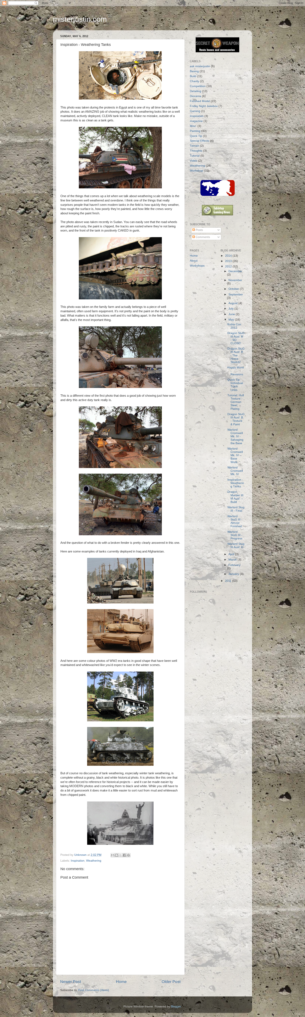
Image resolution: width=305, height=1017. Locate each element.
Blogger (176, 1006)
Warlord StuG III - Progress (234, 535)
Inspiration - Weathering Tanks (235, 483)
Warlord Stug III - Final (235, 509)
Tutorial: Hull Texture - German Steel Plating (235, 402)
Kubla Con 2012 (234, 326)
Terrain (194, 145)
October (234, 288)
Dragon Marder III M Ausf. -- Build (235, 497)
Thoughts (196, 150)
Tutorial (195, 155)
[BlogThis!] (117, 855)
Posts (199, 230)
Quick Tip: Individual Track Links (235, 384)
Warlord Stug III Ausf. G (235, 545)
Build (193, 76)
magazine (196, 121)
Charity (194, 81)
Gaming (195, 111)
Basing (194, 71)
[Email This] (113, 855)
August (233, 303)
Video (193, 160)
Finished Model (200, 101)
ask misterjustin (200, 66)
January (234, 574)
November (235, 280)
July (231, 308)
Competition (198, 86)
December (235, 271)
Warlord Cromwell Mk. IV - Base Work (235, 455)
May (231, 319)
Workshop (196, 170)
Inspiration (77, 860)
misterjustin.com (80, 19)
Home (121, 981)
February (234, 565)
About (194, 260)
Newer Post (70, 981)
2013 (229, 261)
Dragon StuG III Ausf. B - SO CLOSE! (236, 338)
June (232, 314)
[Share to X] (120, 855)
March (233, 559)
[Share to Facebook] (124, 855)
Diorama (195, 96)
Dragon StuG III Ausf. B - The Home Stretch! (236, 355)
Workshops (197, 265)
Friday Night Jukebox (204, 106)
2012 (229, 266)
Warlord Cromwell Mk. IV (235, 471)
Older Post (171, 981)
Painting (195, 131)
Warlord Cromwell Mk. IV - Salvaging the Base (235, 436)
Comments (202, 237)
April (231, 554)
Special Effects (199, 140)
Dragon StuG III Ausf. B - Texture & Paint (236, 419)
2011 (228, 580)
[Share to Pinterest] (128, 855)
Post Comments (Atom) (93, 990)
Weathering (93, 860)
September (235, 294)
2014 (229, 255)
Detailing (195, 91)
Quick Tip (196, 136)
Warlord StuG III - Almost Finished (234, 521)
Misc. (193, 126)
